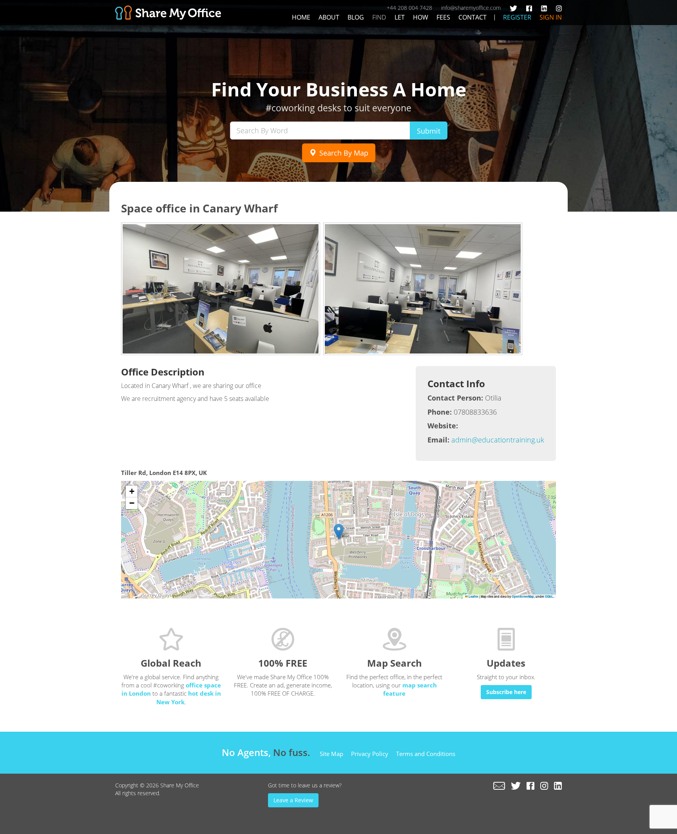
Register (517, 17)
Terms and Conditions (425, 754)
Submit (428, 131)
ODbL (549, 596)
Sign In (550, 17)
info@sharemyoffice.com (471, 7)
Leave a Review (293, 800)
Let (400, 17)
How (420, 17)
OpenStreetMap (523, 596)
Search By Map (342, 153)
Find (379, 17)
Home (301, 17)
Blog (356, 17)
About (329, 17)
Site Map (331, 754)
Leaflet (473, 596)
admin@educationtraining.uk (497, 439)
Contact (472, 17)
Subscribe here (506, 692)
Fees (443, 17)
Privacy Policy (369, 754)
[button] (339, 532)
